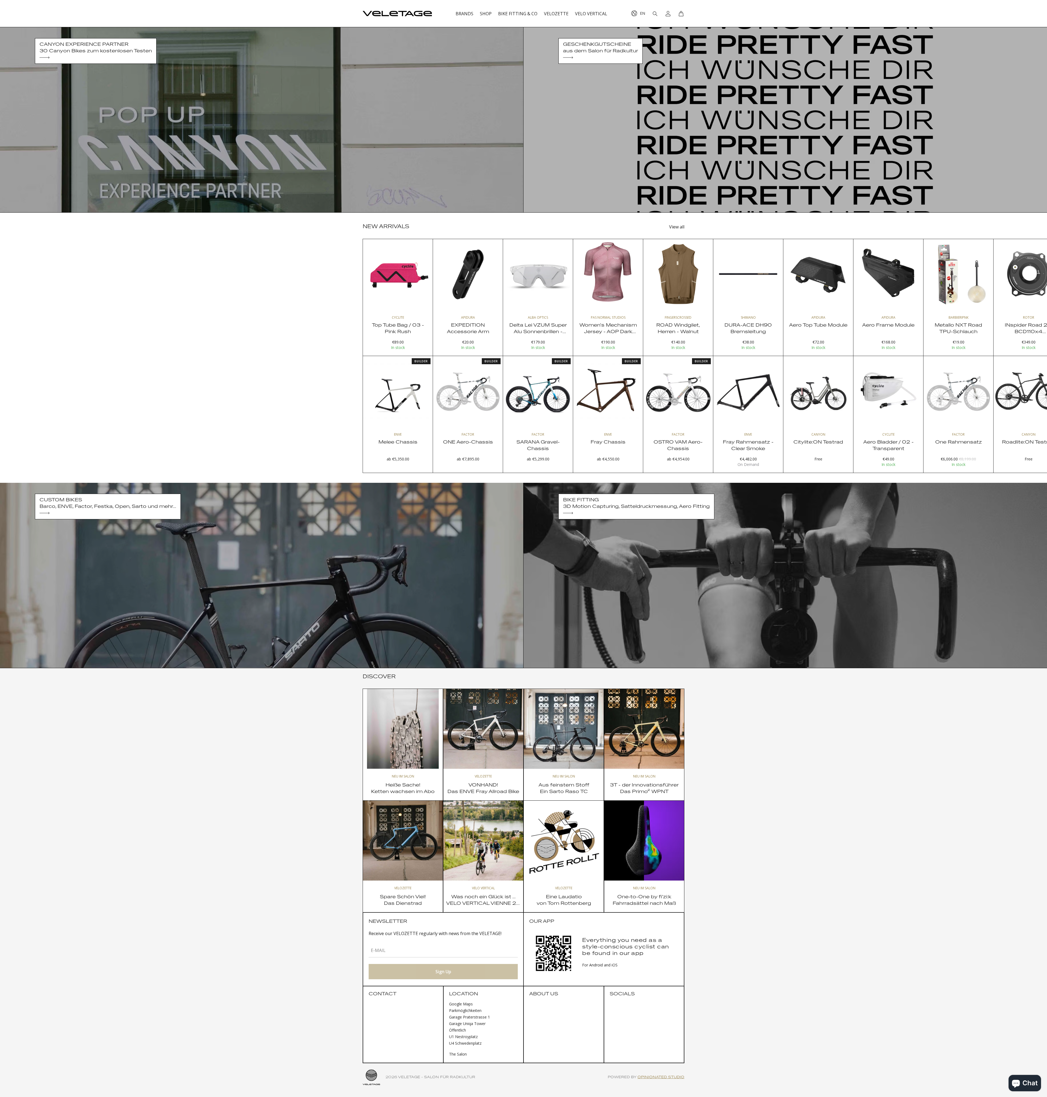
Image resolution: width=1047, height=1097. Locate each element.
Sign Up (443, 972)
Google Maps (461, 1003)
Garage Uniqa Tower (467, 1023)
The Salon (458, 1054)
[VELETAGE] (397, 13)
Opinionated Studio (660, 1077)
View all (676, 227)
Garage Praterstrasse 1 (469, 1017)
